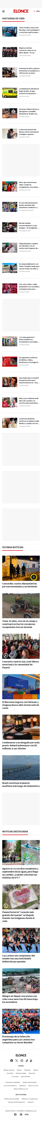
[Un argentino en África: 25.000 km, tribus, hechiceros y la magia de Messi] (9, 362)
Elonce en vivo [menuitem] (33, 1086)
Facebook (12, 1060)
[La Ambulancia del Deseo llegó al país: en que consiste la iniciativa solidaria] (9, 93)
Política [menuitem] (35, 1070)
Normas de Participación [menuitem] (16, 1102)
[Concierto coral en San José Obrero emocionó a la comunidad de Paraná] (21, 646)
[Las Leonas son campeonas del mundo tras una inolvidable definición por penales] (21, 940)
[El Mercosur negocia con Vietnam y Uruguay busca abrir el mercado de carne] (21, 686)
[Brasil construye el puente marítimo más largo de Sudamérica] (21, 767)
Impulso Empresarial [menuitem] (29, 1082)
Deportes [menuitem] (32, 1073)
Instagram (22, 1060)
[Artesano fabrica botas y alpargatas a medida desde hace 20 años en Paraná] (9, 113)
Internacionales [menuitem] (21, 1073)
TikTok (27, 1060)
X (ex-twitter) (16, 1060)
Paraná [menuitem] (19, 1070)
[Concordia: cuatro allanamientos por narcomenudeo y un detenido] (21, 568)
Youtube (31, 1060)
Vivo (38, 11)
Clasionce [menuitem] (22, 1086)
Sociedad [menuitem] (10, 1073)
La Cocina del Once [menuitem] (10, 1086)
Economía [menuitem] (15, 1077)
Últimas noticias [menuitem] (9, 1070)
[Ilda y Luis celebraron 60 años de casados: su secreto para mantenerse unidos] (9, 402)
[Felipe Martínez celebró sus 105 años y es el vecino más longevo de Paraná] (9, 248)
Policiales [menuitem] (27, 1070)
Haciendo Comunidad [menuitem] (13, 1082)
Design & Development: (26, 1114)
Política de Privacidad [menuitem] (11, 1099)
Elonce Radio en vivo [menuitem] (21, 1089)
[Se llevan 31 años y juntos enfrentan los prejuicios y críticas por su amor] (9, 72)
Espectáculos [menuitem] (25, 1077)
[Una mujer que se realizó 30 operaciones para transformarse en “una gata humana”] (9, 382)
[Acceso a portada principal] (21, 11)
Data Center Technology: (21, 1114)
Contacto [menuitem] (30, 1102)
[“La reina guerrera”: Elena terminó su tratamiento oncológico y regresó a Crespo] (9, 341)
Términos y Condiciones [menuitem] (30, 1099)
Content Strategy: (15, 1114)
